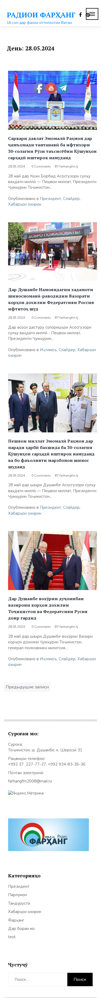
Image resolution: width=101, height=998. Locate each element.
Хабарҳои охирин (24, 204)
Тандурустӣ (19, 903)
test (12, 937)
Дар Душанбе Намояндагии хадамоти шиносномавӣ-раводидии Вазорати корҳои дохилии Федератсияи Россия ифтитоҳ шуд (51, 299)
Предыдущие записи (27, 687)
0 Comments (41, 166)
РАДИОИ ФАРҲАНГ (41, 14)
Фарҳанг (16, 920)
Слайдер (71, 198)
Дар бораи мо (21, 928)
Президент (50, 198)
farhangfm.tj (69, 166)
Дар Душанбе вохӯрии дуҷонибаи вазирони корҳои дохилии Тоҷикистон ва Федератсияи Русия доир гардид (48, 608)
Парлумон (17, 894)
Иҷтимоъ (48, 350)
